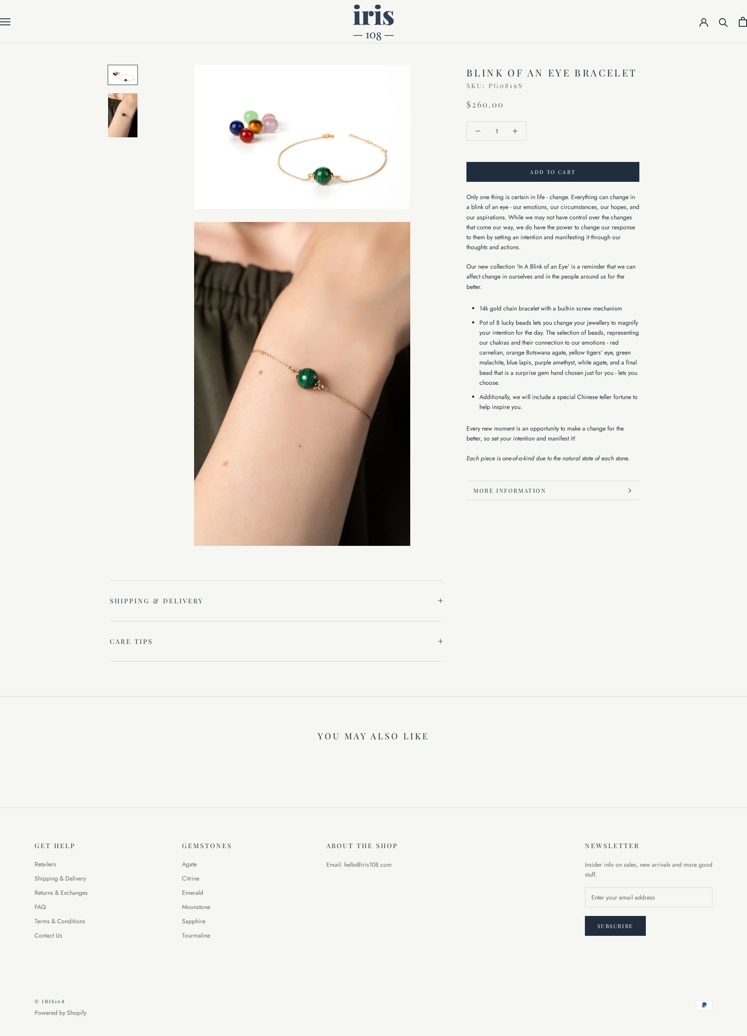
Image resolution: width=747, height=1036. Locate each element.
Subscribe (615, 925)
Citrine (190, 878)
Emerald (192, 892)
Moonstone (196, 907)
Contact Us (48, 935)
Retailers (45, 864)
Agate (189, 864)
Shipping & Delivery (157, 600)
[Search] (723, 21)
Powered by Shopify (60, 1012)
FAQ (40, 907)
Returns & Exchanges (61, 892)
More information (509, 490)
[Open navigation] (5, 21)
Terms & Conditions (60, 921)
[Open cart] (743, 22)
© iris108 (50, 1001)
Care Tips (131, 641)
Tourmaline (196, 935)
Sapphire (193, 921)
